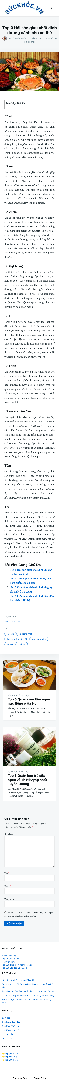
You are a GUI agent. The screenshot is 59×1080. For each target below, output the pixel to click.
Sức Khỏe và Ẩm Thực (19, 695)
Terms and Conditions (22, 1078)
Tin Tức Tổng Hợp (10, 1034)
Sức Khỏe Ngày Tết (11, 1022)
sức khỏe (21, 644)
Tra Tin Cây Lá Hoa (10, 958)
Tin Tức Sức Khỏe (17, 38)
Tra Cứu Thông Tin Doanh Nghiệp (17, 965)
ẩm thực (10, 634)
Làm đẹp (6, 1018)
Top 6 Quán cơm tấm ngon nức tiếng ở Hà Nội (29, 701)
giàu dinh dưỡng (39, 639)
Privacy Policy (40, 1078)
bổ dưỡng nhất (25, 634)
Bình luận (9, 833)
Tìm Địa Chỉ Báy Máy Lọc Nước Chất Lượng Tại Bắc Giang (28, 995)
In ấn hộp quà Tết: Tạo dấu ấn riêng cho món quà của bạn (28, 991)
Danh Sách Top (9, 955)
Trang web (9, 899)
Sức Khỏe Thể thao (10, 1026)
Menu (55, 8)
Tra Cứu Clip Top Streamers (14, 968)
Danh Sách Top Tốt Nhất (16, 639)
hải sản (9, 644)
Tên (6, 872)
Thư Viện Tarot (8, 962)
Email (7, 886)
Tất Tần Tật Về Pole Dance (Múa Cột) (18, 980)
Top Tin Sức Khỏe (12, 621)
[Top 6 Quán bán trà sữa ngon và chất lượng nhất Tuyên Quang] (29, 746)
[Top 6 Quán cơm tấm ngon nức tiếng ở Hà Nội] (29, 675)
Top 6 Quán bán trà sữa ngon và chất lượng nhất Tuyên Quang (27, 780)
